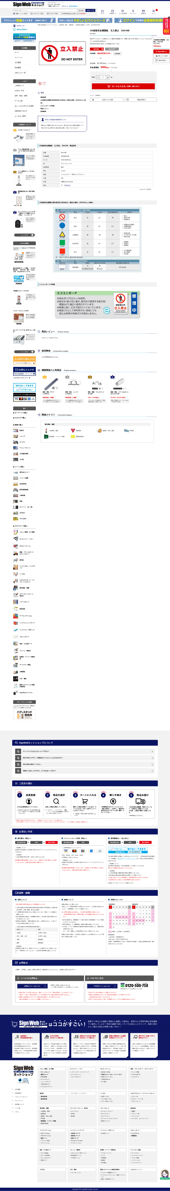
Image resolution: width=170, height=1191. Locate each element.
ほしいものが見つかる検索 (24, 106)
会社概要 (17, 1089)
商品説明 (43, 97)
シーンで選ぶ (18, 467)
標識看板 (78, 430)
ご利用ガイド (19, 85)
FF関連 (131, 430)
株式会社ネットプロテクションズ (127, 858)
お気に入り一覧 (20, 73)
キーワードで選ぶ (20, 413)
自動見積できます (21, 111)
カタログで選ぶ (53, 13)
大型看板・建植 (53, 430)
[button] (39, 389)
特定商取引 (18, 1093)
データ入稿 (19, 101)
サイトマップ (19, 1100)
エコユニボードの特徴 (47, 106)
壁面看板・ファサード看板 (57, 436)
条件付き (68, 185)
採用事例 (43, 111)
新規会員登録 (73, 6)
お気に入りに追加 (107, 99)
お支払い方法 (19, 90)
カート (17, 52)
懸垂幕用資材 (80, 436)
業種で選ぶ (18, 425)
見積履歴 (18, 67)
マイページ (19, 57)
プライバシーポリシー (21, 1097)
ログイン (64, 6)
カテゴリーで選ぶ (39, 13)
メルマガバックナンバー (20, 378)
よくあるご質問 (20, 116)
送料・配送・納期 (21, 96)
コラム (17, 1112)
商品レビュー (45, 108)
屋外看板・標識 (49, 424)
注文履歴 (18, 62)
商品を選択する (162, 51)
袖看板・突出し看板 (108, 430)
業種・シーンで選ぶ (21, 13)
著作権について (19, 1104)
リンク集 (17, 1108)
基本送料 (96, 49)
